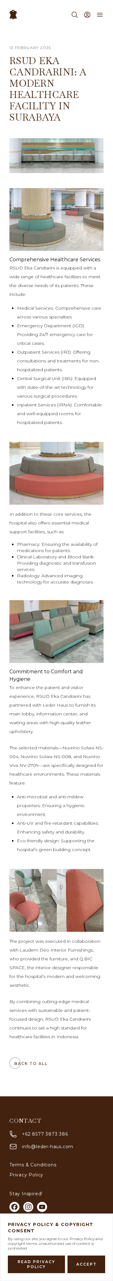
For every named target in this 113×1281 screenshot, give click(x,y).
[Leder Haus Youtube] (42, 1207)
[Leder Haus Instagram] (28, 1207)
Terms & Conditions (32, 1165)
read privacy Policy (36, 1264)
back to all (31, 1063)
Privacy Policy (26, 1175)
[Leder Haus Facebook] (14, 1207)
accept (86, 1264)
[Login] (87, 15)
